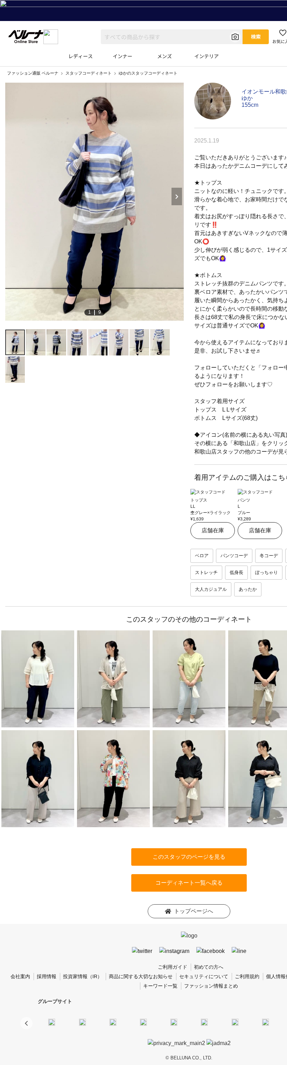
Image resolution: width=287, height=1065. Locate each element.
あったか (248, 589)
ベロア (202, 555)
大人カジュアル (211, 589)
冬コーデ (269, 555)
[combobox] (172, 36)
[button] (26, 1023)
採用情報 (46, 976)
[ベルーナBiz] (82, 1022)
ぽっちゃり (266, 572)
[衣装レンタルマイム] (51, 1022)
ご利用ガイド (172, 967)
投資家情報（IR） (82, 976)
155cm (249, 105)
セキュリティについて (203, 976)
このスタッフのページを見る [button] (189, 857)
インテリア (206, 56)
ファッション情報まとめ (211, 986)
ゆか (247, 98)
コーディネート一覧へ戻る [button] (189, 883)
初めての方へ (208, 967)
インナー (122, 56)
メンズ (164, 56)
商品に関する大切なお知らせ (141, 976)
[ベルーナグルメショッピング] (204, 1022)
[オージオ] (265, 1022)
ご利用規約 (247, 976)
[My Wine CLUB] (234, 1022)
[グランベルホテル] (173, 1022)
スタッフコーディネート (88, 73)
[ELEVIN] (143, 1022)
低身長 (236, 572)
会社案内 (20, 976)
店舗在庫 (213, 530)
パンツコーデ (234, 555)
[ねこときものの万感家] (112, 1022)
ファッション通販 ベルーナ (32, 73)
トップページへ (193, 911)
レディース (80, 56)
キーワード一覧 (160, 986)
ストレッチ (206, 572)
